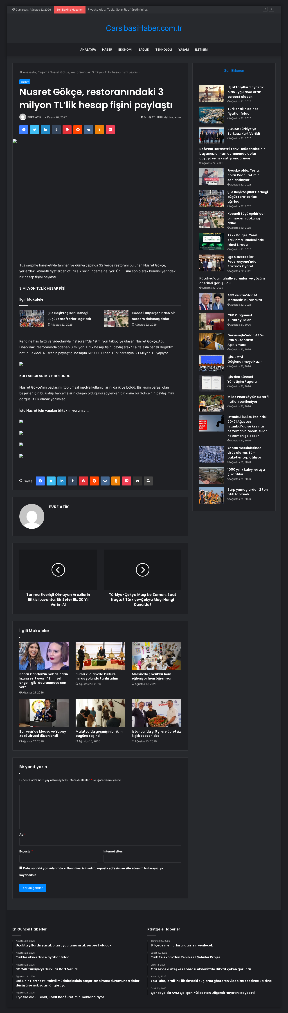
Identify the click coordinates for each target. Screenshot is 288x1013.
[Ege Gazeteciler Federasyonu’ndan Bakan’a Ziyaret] (211, 263)
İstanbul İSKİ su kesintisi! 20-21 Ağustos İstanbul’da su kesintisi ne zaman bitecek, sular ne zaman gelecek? (247, 426)
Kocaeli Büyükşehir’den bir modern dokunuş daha (246, 218)
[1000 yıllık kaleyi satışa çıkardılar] (211, 475)
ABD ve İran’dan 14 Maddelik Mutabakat (244, 297)
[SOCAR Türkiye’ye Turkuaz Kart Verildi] (211, 135)
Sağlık (144, 49)
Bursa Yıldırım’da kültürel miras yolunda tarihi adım (97, 676)
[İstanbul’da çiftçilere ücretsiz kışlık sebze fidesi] (156, 713)
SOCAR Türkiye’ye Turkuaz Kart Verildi (243, 131)
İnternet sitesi (114, 851)
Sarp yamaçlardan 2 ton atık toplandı (247, 491)
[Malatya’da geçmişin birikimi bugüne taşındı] (100, 713)
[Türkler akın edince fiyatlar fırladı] (211, 115)
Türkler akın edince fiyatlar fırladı (243, 111)
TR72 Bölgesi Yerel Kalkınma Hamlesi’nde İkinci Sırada (245, 240)
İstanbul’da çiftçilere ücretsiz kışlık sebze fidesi (156, 733)
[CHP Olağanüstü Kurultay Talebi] (211, 321)
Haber (107, 49)
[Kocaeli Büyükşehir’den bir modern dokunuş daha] (116, 318)
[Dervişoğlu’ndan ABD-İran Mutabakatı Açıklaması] (211, 341)
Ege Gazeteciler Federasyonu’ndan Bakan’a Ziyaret (243, 261)
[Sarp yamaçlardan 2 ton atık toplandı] (211, 495)
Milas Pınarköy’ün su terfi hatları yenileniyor (248, 399)
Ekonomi (125, 49)
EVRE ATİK (34, 117)
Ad (22, 834)
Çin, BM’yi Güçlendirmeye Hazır (244, 359)
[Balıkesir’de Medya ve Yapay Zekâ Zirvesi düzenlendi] (44, 713)
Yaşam (183, 49)
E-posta (26, 851)
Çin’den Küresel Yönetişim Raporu (242, 379)
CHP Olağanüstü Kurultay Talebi (240, 317)
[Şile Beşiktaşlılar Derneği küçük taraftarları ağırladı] (32, 318)
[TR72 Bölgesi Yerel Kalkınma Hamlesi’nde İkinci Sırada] (211, 241)
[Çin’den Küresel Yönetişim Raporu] (211, 383)
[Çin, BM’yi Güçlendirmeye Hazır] (211, 363)
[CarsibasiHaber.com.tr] (144, 28)
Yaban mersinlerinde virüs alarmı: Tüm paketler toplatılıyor (244, 453)
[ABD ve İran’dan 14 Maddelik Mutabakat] (211, 301)
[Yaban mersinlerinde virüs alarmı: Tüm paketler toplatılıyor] (211, 454)
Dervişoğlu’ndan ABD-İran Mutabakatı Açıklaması (245, 340)
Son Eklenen (234, 70)
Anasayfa (88, 49)
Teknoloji (163, 49)
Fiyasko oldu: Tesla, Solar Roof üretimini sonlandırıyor (125, 9)
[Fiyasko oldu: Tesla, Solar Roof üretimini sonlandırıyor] (211, 176)
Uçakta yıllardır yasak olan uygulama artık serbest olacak (245, 92)
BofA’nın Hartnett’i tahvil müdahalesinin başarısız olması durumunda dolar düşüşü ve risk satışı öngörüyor (232, 154)
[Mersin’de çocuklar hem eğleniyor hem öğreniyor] (156, 656)
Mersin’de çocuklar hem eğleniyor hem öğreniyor (152, 676)
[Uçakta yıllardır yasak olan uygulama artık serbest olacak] (211, 93)
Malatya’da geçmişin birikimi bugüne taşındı (100, 733)
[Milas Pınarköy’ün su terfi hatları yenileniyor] (211, 403)
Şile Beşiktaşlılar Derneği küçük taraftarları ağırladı (247, 197)
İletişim (201, 49)
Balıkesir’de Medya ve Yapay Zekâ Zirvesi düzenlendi (42, 733)
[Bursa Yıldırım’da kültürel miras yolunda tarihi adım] (100, 656)
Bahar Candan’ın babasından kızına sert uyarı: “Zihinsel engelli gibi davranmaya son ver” (43, 680)
